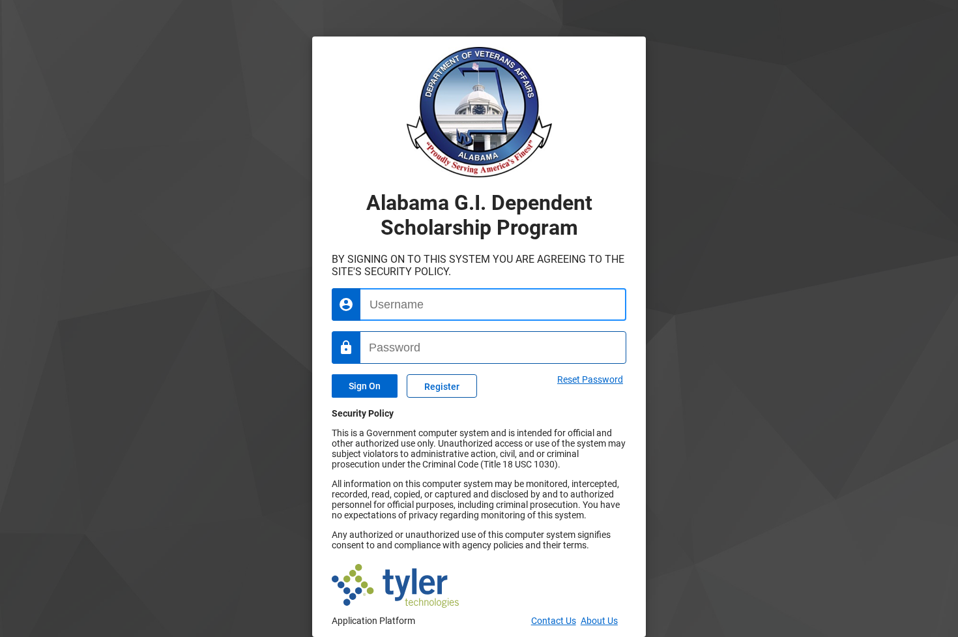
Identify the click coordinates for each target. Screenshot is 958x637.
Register (441, 387)
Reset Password (590, 379)
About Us (599, 620)
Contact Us (553, 620)
